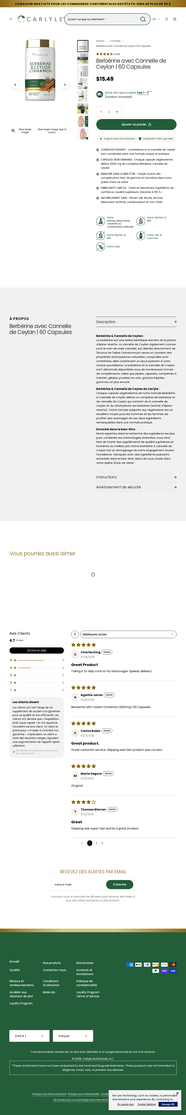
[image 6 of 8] (82, 109)
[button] (11, 19)
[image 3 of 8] (82, 71)
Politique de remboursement (49, 1094)
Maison (100, 40)
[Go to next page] (103, 843)
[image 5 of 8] (82, 96)
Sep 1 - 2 (143, 92)
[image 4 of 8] (82, 84)
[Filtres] (75, 634)
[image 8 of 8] (82, 134)
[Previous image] (15, 85)
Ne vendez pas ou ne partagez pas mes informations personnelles (93, 1099)
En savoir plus (126, 1104)
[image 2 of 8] (82, 58)
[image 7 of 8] (82, 121)
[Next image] (65, 85)
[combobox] (107, 19)
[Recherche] (143, 19)
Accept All (168, 1104)
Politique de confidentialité (83, 1094)
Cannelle (115, 40)
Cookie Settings (147, 1104)
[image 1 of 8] (82, 46)
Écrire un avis (36, 650)
